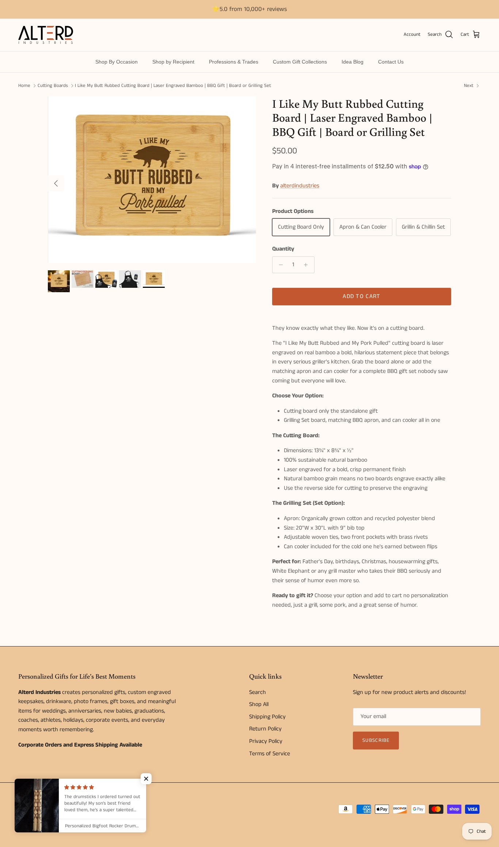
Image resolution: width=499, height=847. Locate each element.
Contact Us (391, 62)
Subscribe (375, 740)
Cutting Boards (53, 85)
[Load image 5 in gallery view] (152, 179)
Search (257, 692)
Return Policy (265, 729)
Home (24, 85)
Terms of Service (269, 753)
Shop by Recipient (173, 62)
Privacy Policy (265, 741)
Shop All (258, 704)
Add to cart (361, 296)
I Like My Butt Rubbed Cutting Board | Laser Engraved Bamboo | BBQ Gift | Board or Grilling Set (173, 85)
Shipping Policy (267, 717)
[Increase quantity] (307, 265)
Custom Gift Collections (300, 62)
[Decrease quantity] (279, 265)
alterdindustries (299, 186)
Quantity (283, 249)
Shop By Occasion (116, 62)
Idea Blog (352, 62)
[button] (146, 778)
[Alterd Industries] (45, 35)
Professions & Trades (233, 62)
